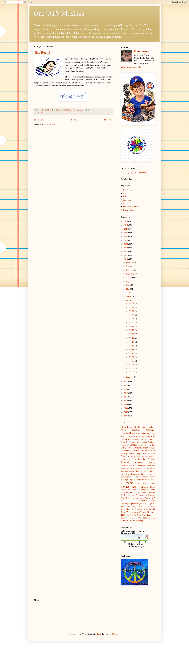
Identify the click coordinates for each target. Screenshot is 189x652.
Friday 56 (151, 456)
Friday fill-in (125, 459)
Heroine (151, 465)
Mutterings (144, 486)
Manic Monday (141, 476)
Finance (152, 454)
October (129, 270)
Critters (124, 447)
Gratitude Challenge (145, 462)
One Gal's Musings (59, 13)
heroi (146, 466)
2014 (126, 385)
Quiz (123, 498)
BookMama (127, 190)
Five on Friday (135, 456)
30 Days (137, 427)
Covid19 (133, 444)
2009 (126, 404)
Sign (153, 504)
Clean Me (125, 442)
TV (135, 517)
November (130, 266)
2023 (126, 232)
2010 (126, 400)
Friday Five (137, 459)
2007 (126, 412)
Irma (122, 471)
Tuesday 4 (151, 515)
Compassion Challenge (146, 442)
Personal (139, 495)
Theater (143, 512)
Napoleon (132, 489)
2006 (126, 415)
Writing (139, 520)
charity (124, 439)
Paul (123, 495)
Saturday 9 (150, 498)
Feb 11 (131, 349)
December (130, 262)
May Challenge (134, 479)
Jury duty (125, 474)
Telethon (137, 512)
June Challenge (149, 471)
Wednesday (125, 520)
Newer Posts (39, 119)
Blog (149, 433)
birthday (142, 433)
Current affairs (141, 447)
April (128, 292)
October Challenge (138, 492)
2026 (126, 221)
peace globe (130, 495)
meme (129, 483)
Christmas (133, 439)
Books (137, 436)
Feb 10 (131, 353)
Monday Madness (142, 483)
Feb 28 (131, 303)
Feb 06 (131, 364)
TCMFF (152, 509)
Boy (142, 436)
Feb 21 (131, 318)
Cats (153, 436)
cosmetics (124, 445)
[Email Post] (87, 110)
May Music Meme (148, 479)
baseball (126, 433)
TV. (139, 518)
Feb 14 (131, 338)
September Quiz (135, 503)
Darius (153, 448)
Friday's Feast (149, 459)
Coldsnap (133, 442)
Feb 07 (131, 360)
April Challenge (148, 427)
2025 (126, 225)
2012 (126, 393)
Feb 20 (131, 322)
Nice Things (141, 489)
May (128, 289)
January (129, 377)
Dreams (136, 450)
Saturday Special (128, 501)
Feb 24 (131, 311)
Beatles (135, 433)
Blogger (115, 634)
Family (124, 453)
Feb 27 (131, 307)
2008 (126, 408)
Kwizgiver (127, 200)
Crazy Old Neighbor (147, 445)
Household (151, 468)
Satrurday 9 (140, 498)
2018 (126, 251)
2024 (126, 228)
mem (122, 483)
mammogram (126, 476)
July (128, 281)
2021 (126, 240)
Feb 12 (131, 345)
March (129, 296)
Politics (151, 495)
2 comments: (79, 110)
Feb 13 (131, 341)
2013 (126, 389)
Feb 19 (131, 326)
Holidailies (130, 468)
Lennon (152, 474)
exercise (145, 450)
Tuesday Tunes (127, 517)
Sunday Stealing (134, 509)
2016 (126, 259)
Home (73, 119)
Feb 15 (131, 330)
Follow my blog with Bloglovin (133, 172)
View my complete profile (131, 67)
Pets (146, 495)
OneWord (151, 492)
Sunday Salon (128, 210)
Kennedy (135, 473)
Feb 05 (131, 368)
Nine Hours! (42, 52)
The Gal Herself (143, 51)
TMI (131, 515)
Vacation (146, 517)
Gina (125, 196)
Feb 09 (131, 357)
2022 (126, 236)
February (130, 300)
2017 (126, 255)
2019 (126, 247)
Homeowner (140, 468)
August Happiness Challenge (138, 429)
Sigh (149, 503)
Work (132, 520)
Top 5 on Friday (140, 515)
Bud (124, 193)
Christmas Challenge (147, 439)
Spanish (146, 506)
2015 (126, 381)
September (130, 273)
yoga (144, 520)
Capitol (147, 436)
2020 (126, 244)
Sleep (123, 506)
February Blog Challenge (138, 453)
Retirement (130, 498)
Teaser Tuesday (127, 512)
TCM (145, 509)
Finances (125, 456)
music (135, 486)
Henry (141, 465)
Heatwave (134, 466)
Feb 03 (131, 372)
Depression (126, 450)
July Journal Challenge (134, 471)
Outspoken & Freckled (132, 206)
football (144, 456)
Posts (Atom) (49, 124)
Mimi (125, 203)
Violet (153, 518)
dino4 (99, 634)
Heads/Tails (125, 465)
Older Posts (107, 119)
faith (153, 450)
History (123, 468)
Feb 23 (131, 315)
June (128, 285)
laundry (144, 474)
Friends (125, 462)
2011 (126, 396)
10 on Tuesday (127, 427)
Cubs (130, 448)
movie (153, 483)
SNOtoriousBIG (131, 506)
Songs (140, 506)
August (129, 277)
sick (42, 112)
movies (125, 486)
